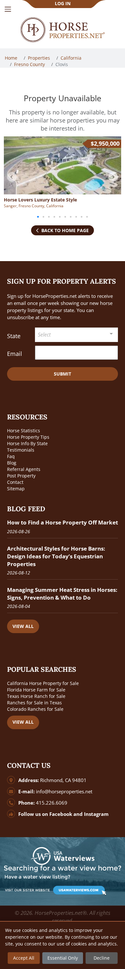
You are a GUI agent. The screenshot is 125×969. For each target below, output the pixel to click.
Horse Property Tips (28, 437)
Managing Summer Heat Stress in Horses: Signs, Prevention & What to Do (62, 593)
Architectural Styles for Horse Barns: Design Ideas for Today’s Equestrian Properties (56, 556)
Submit (62, 374)
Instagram (96, 814)
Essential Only (62, 958)
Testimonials (20, 450)
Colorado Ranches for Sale (35, 709)
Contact (15, 482)
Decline (102, 958)
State (14, 336)
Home (12, 58)
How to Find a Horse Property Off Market (62, 522)
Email (14, 353)
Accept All (23, 958)
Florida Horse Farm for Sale (36, 690)
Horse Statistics (23, 430)
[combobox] (76, 335)
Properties (39, 58)
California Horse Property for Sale (43, 683)
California (72, 58)
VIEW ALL (23, 626)
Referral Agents (23, 469)
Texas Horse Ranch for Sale (36, 696)
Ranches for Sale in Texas (34, 703)
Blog (11, 463)
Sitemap (16, 488)
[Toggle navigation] (8, 9)
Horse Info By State (27, 443)
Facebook (60, 814)
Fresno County (30, 64)
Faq (11, 456)
